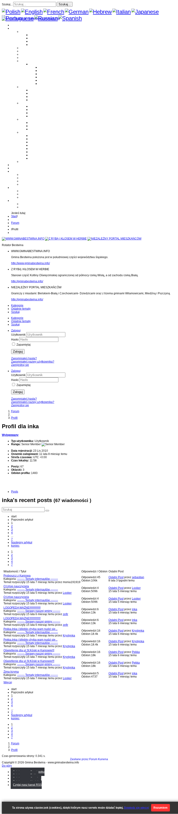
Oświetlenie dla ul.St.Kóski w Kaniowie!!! (28, 650)
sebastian (138, 577)
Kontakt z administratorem (36, 203)
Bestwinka (36, 38)
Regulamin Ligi (48, 67)
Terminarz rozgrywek (52, 73)
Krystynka (69, 635)
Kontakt (25, 184)
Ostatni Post (116, 577)
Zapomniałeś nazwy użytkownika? (32, 361)
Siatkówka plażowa (51, 83)
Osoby (24, 119)
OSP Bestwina (39, 106)
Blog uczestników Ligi (52, 80)
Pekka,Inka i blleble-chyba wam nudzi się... (30, 629)
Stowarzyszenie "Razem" (45, 142)
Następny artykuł (21, 542)
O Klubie (25, 174)
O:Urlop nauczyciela (16, 586)
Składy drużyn (48, 70)
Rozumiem (160, 807)
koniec (15, 545)
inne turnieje (28, 197)
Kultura (24, 54)
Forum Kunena (98, 759)
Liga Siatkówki (39, 64)
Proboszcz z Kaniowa (17, 575)
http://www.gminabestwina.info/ (30, 263)
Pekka (136, 652)
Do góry (7, 765)
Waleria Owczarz (40, 125)
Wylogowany (10, 435)
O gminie (16, 28)
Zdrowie (25, 57)
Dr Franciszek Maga (42, 122)
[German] (77, 11)
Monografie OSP (30, 103)
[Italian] (121, 11)
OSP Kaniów (38, 116)
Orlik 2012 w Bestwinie (34, 190)
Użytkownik (18, 334)
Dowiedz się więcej (136, 807)
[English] (32, 11)
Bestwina (35, 34)
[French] (53, 11)
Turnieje (16, 187)
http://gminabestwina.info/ (27, 281)
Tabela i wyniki (48, 77)
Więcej (7, 682)
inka (134, 609)
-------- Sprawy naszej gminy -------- (38, 611)
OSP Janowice (39, 112)
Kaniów (34, 44)
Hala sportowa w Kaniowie (37, 194)
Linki (23, 161)
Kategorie (17, 305)
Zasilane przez (79, 759)
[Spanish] (70, 18)
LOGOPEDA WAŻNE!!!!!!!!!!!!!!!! (22, 607)
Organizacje (28, 132)
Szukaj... (7, 4)
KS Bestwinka (38, 155)
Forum (15, 168)
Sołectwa (26, 31)
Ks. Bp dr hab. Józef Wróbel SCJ (50, 129)
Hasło (15, 339)
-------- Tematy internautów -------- (37, 579)
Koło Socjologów (40, 158)
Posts (14, 491)
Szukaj (15, 312)
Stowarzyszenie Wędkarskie (47, 151)
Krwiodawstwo (20, 171)
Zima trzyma (11, 671)
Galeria (15, 164)
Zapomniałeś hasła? (24, 358)
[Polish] (11, 11)
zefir (65, 614)
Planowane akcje (31, 181)
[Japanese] (145, 11)
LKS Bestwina (38, 148)
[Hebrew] (100, 11)
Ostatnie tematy (21, 308)
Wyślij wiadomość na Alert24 (38, 207)
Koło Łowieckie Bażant (44, 135)
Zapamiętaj (23, 344)
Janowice (36, 41)
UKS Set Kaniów (40, 145)
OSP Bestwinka (39, 109)
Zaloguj (18, 351)
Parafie (24, 86)
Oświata (25, 51)
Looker (67, 592)
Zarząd (24, 177)
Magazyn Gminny (31, 47)
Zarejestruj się (20, 364)
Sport (23, 60)
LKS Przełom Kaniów (43, 138)
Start (14, 216)
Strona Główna (20, 25)
